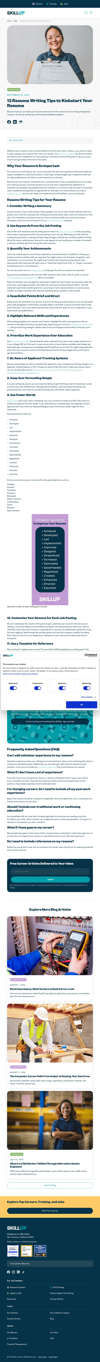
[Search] (86, 13)
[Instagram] (13, 1272)
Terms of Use (42, 1357)
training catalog (37, 270)
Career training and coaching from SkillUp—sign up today (50, 722)
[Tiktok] (23, 1272)
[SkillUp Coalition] (16, 13)
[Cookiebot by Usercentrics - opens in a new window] (86, 655)
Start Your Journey (50, 1211)
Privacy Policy (53, 1357)
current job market (66, 154)
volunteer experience (47, 767)
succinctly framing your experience (22, 278)
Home (9, 21)
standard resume (14, 194)
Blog (15, 21)
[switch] (37, 688)
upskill (55, 711)
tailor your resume (67, 232)
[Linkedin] (18, 1272)
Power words (12, 401)
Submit (51, 879)
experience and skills (20, 341)
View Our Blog (50, 1185)
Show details (86, 697)
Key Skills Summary (56, 221)
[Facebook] (8, 1272)
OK (81, 705)
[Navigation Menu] (91, 13)
